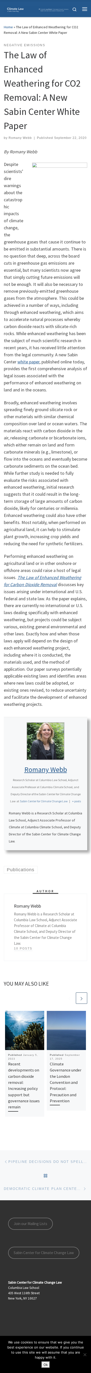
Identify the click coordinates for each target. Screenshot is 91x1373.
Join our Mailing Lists (30, 1223)
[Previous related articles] (69, 998)
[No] (84, 1354)
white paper (28, 362)
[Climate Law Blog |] (38, 8)
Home (8, 27)
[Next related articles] (81, 998)
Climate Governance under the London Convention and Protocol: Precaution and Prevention (65, 1082)
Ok (45, 1365)
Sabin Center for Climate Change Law (44, 1252)
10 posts (23, 948)
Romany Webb (20, 138)
